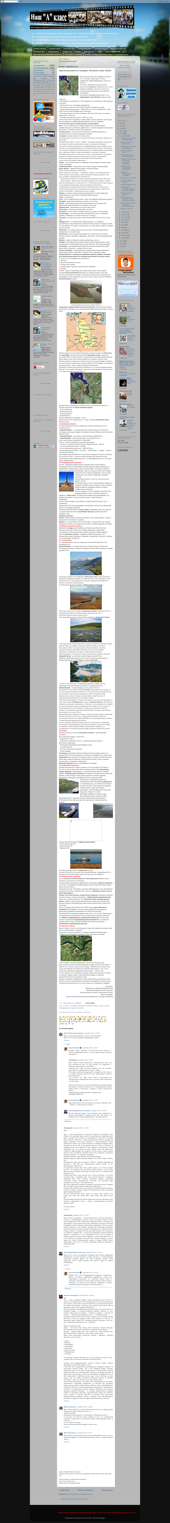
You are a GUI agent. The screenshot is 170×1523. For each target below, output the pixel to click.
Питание (78, 51)
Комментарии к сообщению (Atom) (81, 1494)
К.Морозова (48, 84)
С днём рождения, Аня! (128, 184)
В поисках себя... (69, 48)
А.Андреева (39, 91)
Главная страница (40, 48)
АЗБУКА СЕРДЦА (125, 378)
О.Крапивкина (44, 89)
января (123, 238)
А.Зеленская (49, 91)
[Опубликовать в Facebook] (92, 1003)
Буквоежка (123, 372)
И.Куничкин (81, 1006)
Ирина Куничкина (70, 1407)
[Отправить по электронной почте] (86, 1003)
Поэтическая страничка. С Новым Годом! (128, 138)
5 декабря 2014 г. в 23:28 (94, 1252)
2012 (121, 243)
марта (123, 232)
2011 (121, 246)
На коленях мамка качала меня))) (131, 381)
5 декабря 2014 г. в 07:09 (90, 1100)
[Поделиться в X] (90, 1003)
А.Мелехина (51, 80)
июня (123, 225)
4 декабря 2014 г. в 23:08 (81, 1128)
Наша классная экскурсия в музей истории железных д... (129, 198)
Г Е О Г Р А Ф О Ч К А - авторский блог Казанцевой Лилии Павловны (127, 331)
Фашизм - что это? (127, 208)
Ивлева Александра (71, 1295)
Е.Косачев (39, 84)
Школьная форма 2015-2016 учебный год (47, 54)
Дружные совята (125, 404)
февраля (124, 235)
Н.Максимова (37, 87)
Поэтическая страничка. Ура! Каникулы (128, 147)
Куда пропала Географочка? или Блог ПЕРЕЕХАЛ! (131, 338)
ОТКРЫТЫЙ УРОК (126, 391)
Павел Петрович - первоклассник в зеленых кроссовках (131, 308)
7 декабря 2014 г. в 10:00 (84, 1407)
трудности (74, 1008)
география (73, 1006)
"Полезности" (67, 51)
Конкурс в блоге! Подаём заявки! (46, 311)
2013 (121, 241)
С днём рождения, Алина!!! (127, 193)
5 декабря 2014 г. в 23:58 (90, 1272)
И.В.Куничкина (38, 72)
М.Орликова (48, 85)
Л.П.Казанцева (40, 68)
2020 (121, 123)
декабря (124, 136)
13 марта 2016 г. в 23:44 (84, 1433)
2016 (121, 128)
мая (122, 227)
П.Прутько (37, 74)
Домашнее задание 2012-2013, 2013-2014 (47, 248)
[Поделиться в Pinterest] (94, 1003)
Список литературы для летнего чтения (99, 54)
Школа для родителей (118, 48)
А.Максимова (37, 80)
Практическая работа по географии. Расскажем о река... (129, 204)
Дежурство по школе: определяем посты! (47, 281)
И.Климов (43, 93)
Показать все (133, 432)
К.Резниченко (38, 70)
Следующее (64, 1490)
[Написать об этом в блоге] (88, 1003)
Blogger (102, 1518)
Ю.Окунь (52, 89)
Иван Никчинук (68, 1003)
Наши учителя (89, 51)
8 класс (67, 1006)
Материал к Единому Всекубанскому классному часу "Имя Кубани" (131, 424)
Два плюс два (124, 346)
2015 (121, 131)
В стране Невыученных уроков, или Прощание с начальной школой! (131, 352)
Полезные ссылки (101, 48)
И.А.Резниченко (38, 76)
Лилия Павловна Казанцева (73, 1033)
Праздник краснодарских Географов (126, 173)
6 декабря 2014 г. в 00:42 (86, 1295)
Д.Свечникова (41, 82)
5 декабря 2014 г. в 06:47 (85, 1060)
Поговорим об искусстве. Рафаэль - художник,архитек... (128, 189)
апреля (123, 230)
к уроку (101, 1006)
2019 (121, 126)
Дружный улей (125, 316)
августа (123, 219)
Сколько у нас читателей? (127, 373)
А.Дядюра (44, 78)
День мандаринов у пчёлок (131, 319)
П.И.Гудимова (51, 93)
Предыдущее (107, 1490)
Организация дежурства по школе (45, 329)
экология (81, 1008)
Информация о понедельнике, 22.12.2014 (126, 168)
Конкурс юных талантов (128, 178)
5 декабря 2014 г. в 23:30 (99, 1110)
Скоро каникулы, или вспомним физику (127, 155)
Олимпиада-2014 (39, 51)
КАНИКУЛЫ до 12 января (131, 406)
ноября (123, 212)
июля (123, 222)
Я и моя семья (124, 303)
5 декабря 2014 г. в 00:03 (81, 1215)
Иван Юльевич (48, 87)
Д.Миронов (48, 74)
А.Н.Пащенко (37, 85)
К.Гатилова (36, 89)
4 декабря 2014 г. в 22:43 (90, 1048)
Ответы (68, 1044)
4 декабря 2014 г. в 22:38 (92, 1033)
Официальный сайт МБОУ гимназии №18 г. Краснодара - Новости (127, 362)
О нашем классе (54, 48)
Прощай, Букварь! (129, 393)
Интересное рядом (85, 48)
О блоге (100, 51)
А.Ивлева (52, 82)
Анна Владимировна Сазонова (79, 1110)
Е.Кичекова (51, 76)
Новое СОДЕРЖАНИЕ (113, 51)
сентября (124, 217)
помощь (106, 1006)
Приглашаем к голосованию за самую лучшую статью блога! (46, 265)
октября (124, 214)
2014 (121, 133)
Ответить (67, 1040)
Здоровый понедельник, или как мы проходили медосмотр (128, 161)
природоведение (64, 1008)
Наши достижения (122, 54)
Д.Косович (35, 93)
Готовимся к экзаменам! (73, 54)
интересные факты (92, 1006)
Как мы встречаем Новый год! (127, 143)
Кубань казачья (53, 51)
